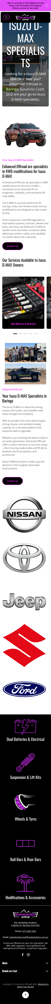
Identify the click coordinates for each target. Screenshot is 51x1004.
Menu (4, 963)
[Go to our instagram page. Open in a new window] (28, 954)
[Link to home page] (25, 914)
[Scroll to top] (25, 994)
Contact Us (13, 246)
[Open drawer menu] (6, 17)
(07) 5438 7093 (29, 931)
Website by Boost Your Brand (33, 985)
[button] (15, 333)
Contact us (12, 481)
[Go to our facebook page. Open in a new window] (22, 954)
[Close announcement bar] (47, 5)
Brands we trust (9, 971)
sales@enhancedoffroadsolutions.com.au (28, 937)
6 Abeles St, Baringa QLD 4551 (25, 925)
